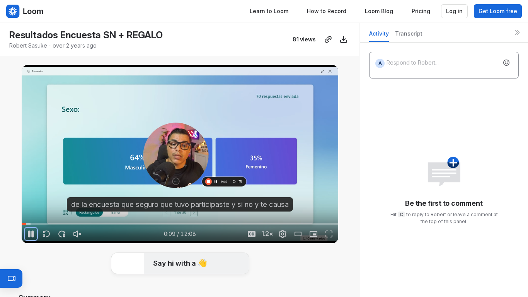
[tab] (379, 35)
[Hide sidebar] (517, 32)
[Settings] (282, 234)
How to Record (326, 11)
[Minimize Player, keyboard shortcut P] (313, 234)
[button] (25, 219)
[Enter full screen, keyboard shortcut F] (329, 234)
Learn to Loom (269, 11)
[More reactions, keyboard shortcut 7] (237, 286)
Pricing (421, 11)
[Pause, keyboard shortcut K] (31, 234)
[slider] (180, 224)
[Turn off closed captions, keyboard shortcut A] (251, 234)
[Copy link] (328, 39)
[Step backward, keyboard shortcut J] (46, 234)
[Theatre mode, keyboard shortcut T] (298, 234)
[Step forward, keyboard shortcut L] (62, 234)
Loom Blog (379, 11)
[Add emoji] (506, 62)
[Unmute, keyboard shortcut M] (77, 234)
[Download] (343, 39)
